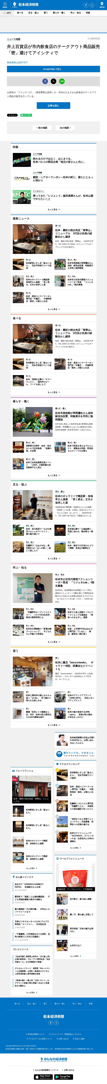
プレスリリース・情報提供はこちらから (66, 1034)
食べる (20, 12)
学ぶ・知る (75, 12)
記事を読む (53, 105)
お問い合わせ (64, 1039)
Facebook (86, 5)
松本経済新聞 (25, 5)
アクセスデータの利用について (40, 1039)
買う (46, 12)
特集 (88, 12)
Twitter (92, 5)
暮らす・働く (59, 12)
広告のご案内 (80, 1039)
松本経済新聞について (36, 1034)
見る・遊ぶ (33, 12)
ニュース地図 (13, 39)
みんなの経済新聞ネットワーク (53, 1060)
